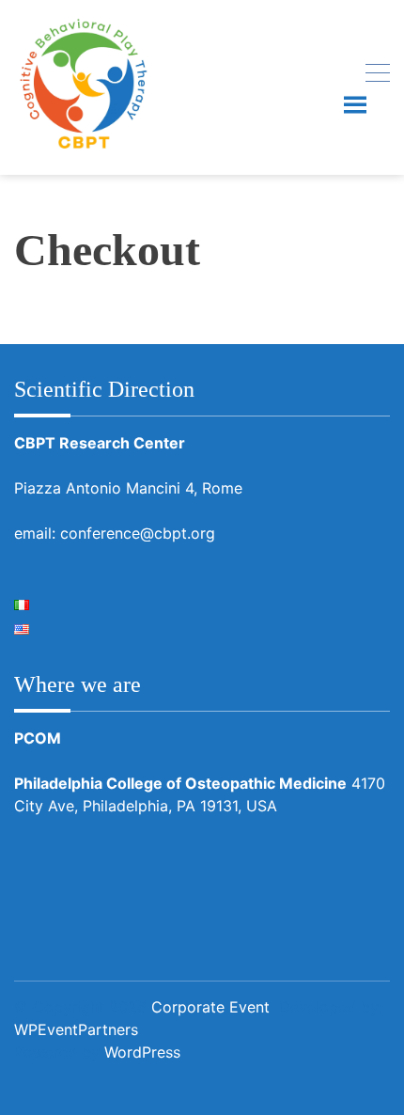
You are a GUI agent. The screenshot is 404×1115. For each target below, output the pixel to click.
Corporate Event (210, 1006)
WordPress (142, 1052)
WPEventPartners (76, 1029)
